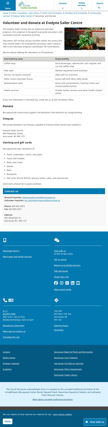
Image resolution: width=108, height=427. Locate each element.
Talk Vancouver (61, 271)
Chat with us (60, 250)
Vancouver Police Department (68, 369)
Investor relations (11, 363)
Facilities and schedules (76, 13)
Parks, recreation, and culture (25, 13)
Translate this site (11, 337)
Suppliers (7, 369)
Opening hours (61, 325)
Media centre (9, 357)
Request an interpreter (13, 325)
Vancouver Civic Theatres (66, 357)
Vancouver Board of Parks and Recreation (73, 352)
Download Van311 (11, 250)
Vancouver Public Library (65, 375)
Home (5, 13)
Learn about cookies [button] (62, 414)
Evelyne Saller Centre (22, 16)
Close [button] (8, 421)
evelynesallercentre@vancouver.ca (38, 197)
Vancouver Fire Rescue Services (69, 363)
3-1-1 (5, 311)
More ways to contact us (14, 331)
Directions (59, 330)
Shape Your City (61, 276)
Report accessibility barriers (67, 265)
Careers (6, 352)
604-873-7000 (9, 314)
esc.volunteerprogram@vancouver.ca (42, 200)
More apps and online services (17, 256)
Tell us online (60, 259)
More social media (62, 289)
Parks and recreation (52, 13)
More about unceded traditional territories (52, 399)
